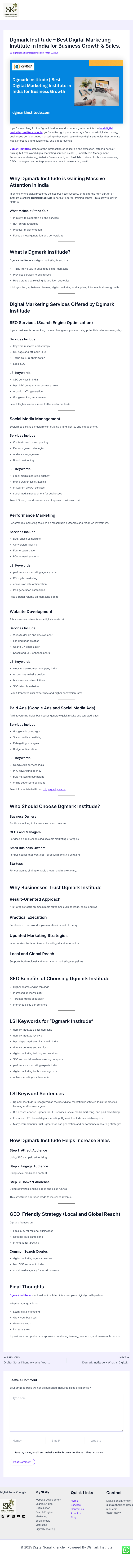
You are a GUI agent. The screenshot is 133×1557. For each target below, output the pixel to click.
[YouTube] (18, 1516)
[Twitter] (8, 1516)
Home (74, 1500)
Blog (73, 1517)
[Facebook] (3, 1516)
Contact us (77, 1509)
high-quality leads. (54, 789)
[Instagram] (13, 1516)
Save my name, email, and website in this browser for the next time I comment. (59, 1452)
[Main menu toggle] (126, 10)
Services (76, 1504)
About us (76, 1513)
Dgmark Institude (20, 148)
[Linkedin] (23, 1516)
